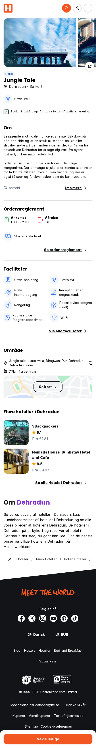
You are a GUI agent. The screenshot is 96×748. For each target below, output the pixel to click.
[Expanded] (9, 559)
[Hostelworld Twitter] (31, 618)
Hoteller (44, 650)
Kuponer (19, 716)
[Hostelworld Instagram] (42, 618)
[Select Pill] (66, 8)
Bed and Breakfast (68, 650)
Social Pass (47, 661)
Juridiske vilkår (74, 705)
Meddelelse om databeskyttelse (34, 705)
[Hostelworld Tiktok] (74, 618)
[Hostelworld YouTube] (53, 618)
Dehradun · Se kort (25, 86)
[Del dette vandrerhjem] (89, 66)
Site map (31, 726)
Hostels (29, 650)
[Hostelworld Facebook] (21, 618)
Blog (17, 650)
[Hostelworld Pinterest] (64, 618)
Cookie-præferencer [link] (56, 726)
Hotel (9, 73)
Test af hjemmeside (69, 716)
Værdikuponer (39, 716)
